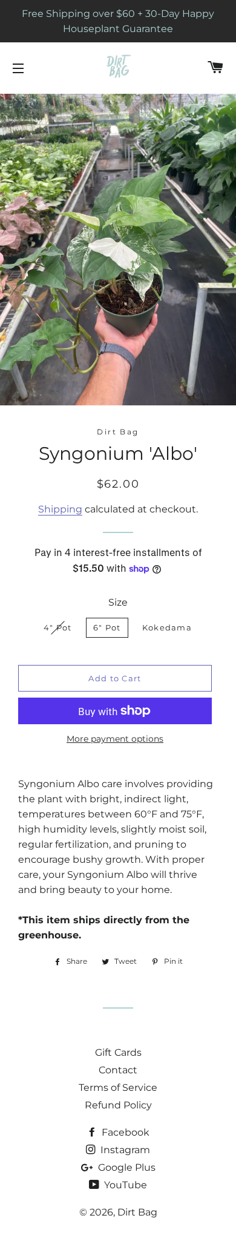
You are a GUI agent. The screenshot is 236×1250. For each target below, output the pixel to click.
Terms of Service (118, 1087)
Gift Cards (118, 1052)
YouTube (124, 1185)
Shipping (60, 509)
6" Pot (107, 627)
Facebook (124, 1132)
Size (118, 602)
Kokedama (167, 627)
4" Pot (58, 627)
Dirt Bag (137, 1212)
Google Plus (126, 1167)
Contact (118, 1070)
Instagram (124, 1150)
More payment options (115, 738)
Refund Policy (118, 1105)
